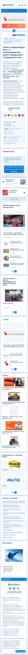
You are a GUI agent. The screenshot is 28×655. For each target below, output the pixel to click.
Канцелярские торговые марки (12, 456)
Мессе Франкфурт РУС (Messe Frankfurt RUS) (12, 42)
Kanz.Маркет (7, 543)
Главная (6, 38)
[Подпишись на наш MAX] (18, 588)
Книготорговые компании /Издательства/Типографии (13, 521)
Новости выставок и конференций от (13, 39)
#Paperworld (12, 132)
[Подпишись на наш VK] (14, 588)
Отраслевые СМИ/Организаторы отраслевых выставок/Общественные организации (12, 526)
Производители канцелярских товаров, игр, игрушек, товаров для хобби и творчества (14, 502)
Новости (12, 38)
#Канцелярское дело (10, 134)
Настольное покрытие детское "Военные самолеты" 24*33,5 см (8, 569)
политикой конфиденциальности (9, 635)
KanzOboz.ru (5, 601)
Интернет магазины (8, 530)
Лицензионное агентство (9, 534)
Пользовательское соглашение (10, 630)
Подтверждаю (20, 651)
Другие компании (7, 537)
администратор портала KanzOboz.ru (14, 593)
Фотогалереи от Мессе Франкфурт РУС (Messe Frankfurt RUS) (9, 282)
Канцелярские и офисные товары (15, 585)
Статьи (6, 319)
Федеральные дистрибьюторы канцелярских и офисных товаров (11, 506)
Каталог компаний (9, 498)
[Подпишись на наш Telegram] (10, 588)
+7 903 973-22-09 (14, 592)
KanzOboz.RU (6, 579)
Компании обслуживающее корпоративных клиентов (14, 513)
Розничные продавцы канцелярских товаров (12, 509)
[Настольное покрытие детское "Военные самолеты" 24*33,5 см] (14, 556)
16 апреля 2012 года (10, 126)
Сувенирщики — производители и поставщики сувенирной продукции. (12, 517)
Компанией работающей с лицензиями (13, 532)
